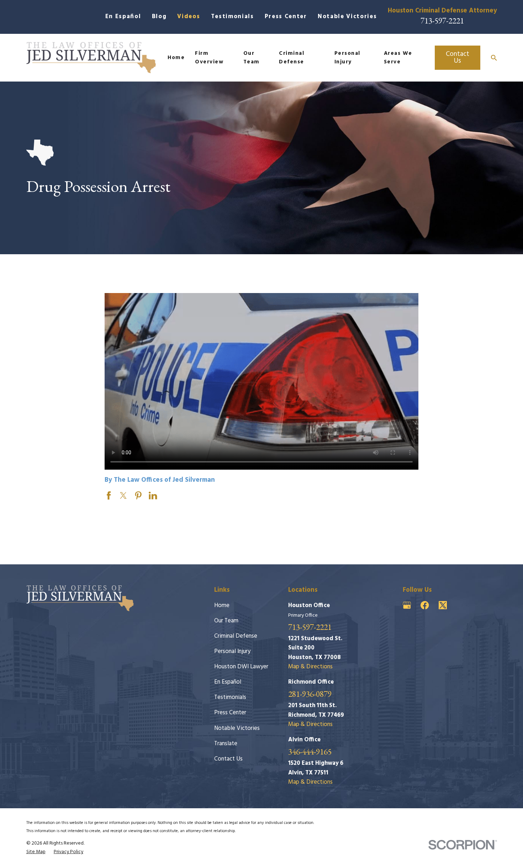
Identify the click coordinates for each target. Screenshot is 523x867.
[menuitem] (36, 852)
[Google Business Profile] (407, 605)
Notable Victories (347, 16)
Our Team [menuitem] (251, 57)
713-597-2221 (442, 20)
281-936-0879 (310, 694)
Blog (159, 16)
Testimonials (232, 16)
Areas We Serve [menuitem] (398, 57)
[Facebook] (425, 605)
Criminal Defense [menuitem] (291, 57)
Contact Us (457, 57)
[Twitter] (443, 605)
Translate (225, 743)
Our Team (226, 621)
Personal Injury (232, 651)
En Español (123, 16)
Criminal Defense (235, 636)
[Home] (91, 58)
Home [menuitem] (176, 57)
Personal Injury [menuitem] (347, 57)
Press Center (286, 16)
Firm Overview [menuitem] (209, 57)
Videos (188, 16)
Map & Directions (310, 667)
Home (221, 605)
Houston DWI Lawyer (241, 667)
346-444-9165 (310, 752)
